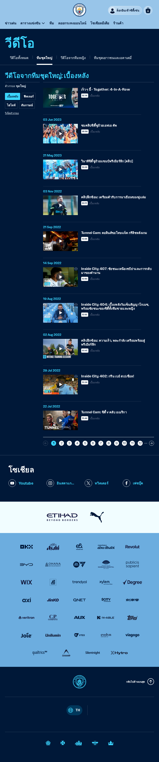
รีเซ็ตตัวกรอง (12, 113)
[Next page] (151, 443)
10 (124, 443)
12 (140, 443)
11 (132, 443)
